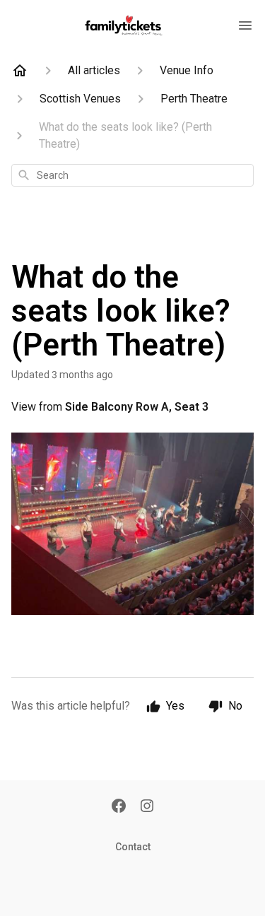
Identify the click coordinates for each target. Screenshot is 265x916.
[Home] (19, 70)
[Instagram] (147, 807)
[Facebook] (118, 807)
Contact (133, 846)
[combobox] (132, 175)
